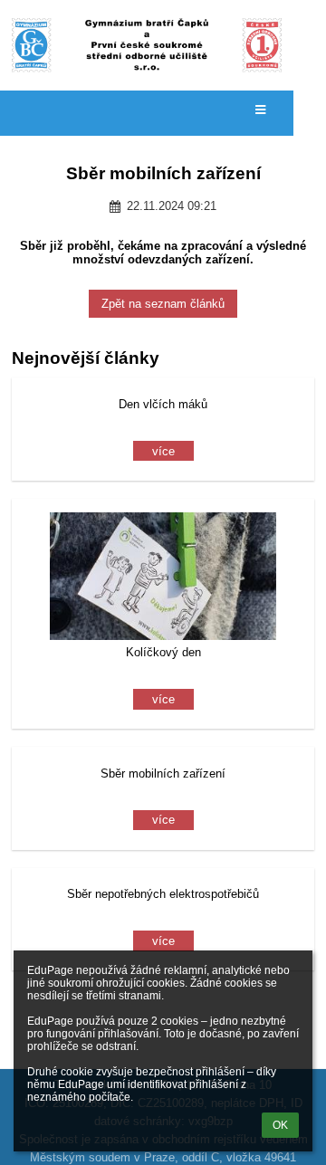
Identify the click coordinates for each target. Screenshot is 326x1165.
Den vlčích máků (163, 404)
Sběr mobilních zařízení (163, 773)
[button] (260, 111)
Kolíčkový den (163, 652)
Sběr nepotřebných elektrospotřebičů (163, 894)
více (163, 451)
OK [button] (280, 1125)
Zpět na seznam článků (163, 303)
